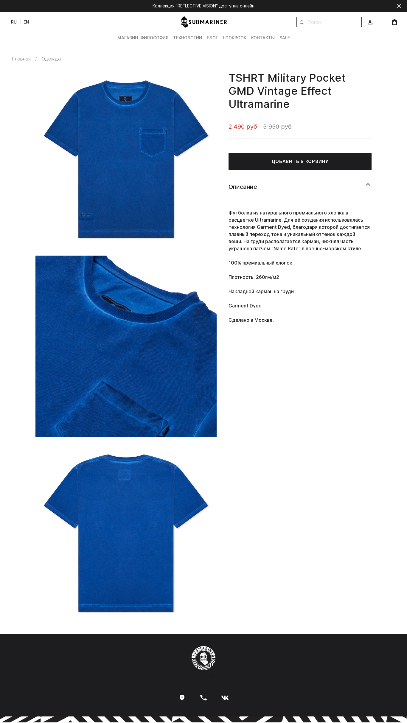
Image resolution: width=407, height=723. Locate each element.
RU (14, 21)
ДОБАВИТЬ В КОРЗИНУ (300, 161)
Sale (284, 37)
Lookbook (234, 37)
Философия (154, 37)
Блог (212, 37)
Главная (21, 59)
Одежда (51, 59)
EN (26, 21)
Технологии (187, 37)
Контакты (263, 37)
